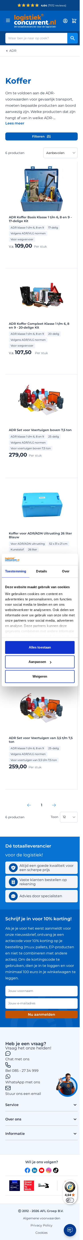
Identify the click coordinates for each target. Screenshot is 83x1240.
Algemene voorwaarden (41, 1218)
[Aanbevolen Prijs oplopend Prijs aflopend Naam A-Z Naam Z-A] (60, 153)
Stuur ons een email (23, 1094)
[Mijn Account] (65, 20)
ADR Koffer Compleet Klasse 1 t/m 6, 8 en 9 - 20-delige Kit (39, 325)
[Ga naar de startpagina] (36, 21)
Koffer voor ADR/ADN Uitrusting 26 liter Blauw (40, 535)
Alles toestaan (40, 647)
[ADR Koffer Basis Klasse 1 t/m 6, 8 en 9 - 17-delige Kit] (41, 189)
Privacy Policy (41, 1225)
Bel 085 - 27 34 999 (22, 1070)
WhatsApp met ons (22, 1082)
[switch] (70, 1200)
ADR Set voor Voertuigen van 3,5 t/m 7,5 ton (41, 740)
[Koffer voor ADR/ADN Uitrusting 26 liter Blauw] (41, 505)
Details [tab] (41, 571)
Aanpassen (37, 662)
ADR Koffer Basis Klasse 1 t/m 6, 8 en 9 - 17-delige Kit (40, 219)
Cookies (41, 1233)
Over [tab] (65, 571)
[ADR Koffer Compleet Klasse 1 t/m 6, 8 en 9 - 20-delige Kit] (41, 295)
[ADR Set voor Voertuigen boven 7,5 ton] (41, 402)
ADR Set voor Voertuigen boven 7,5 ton (40, 430)
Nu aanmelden (41, 1014)
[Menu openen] (8, 20)
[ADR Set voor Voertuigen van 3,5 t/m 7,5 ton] (41, 709)
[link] (29, 805)
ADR (12, 51)
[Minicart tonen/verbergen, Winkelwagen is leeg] (74, 20)
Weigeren (40, 676)
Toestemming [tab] (15, 571)
